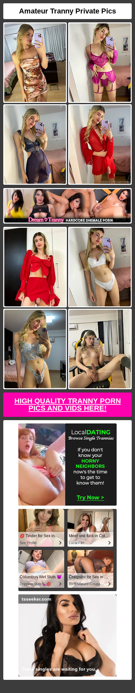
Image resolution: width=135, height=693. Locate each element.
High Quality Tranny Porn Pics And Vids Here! (67, 404)
